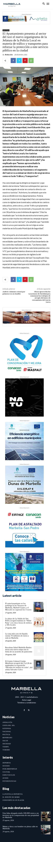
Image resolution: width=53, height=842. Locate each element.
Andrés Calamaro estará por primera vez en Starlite (14, 293)
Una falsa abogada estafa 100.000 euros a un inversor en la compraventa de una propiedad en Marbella (21, 815)
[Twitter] (19, 60)
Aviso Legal (26, 700)
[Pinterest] (25, 60)
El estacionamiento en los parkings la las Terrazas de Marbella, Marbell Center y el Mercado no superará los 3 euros (18, 606)
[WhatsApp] (31, 60)
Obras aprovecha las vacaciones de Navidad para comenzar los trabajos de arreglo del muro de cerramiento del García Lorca (39, 297)
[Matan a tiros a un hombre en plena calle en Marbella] (45, 829)
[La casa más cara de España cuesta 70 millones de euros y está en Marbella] (39, 637)
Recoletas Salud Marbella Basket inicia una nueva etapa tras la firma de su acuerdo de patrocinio (18, 649)
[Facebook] (13, 60)
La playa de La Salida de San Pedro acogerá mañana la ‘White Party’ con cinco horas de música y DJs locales (18, 622)
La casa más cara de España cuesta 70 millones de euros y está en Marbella (17, 636)
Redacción (9, 55)
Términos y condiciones (26, 702)
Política (6, 30)
